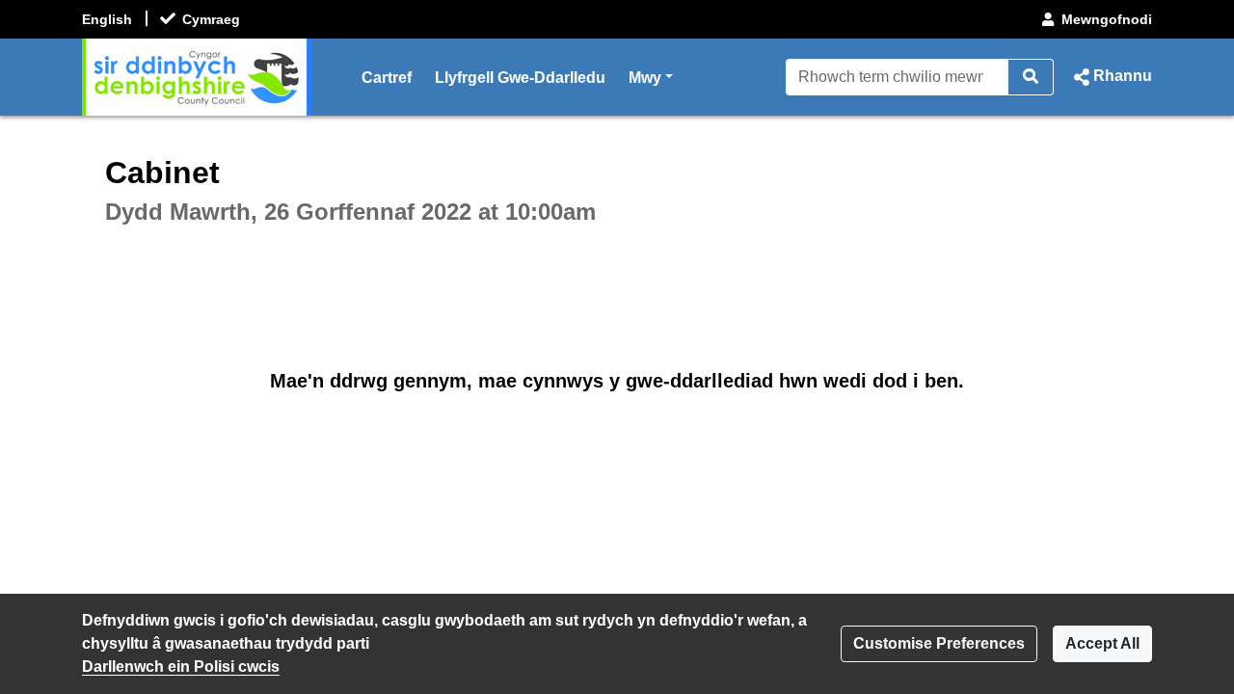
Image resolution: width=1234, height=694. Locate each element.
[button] (1110, 77)
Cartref (387, 77)
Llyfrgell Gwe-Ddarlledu (520, 77)
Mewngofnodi (1106, 19)
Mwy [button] (651, 77)
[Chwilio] (1031, 77)
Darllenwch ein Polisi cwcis (181, 666)
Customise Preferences (939, 643)
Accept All (1102, 643)
